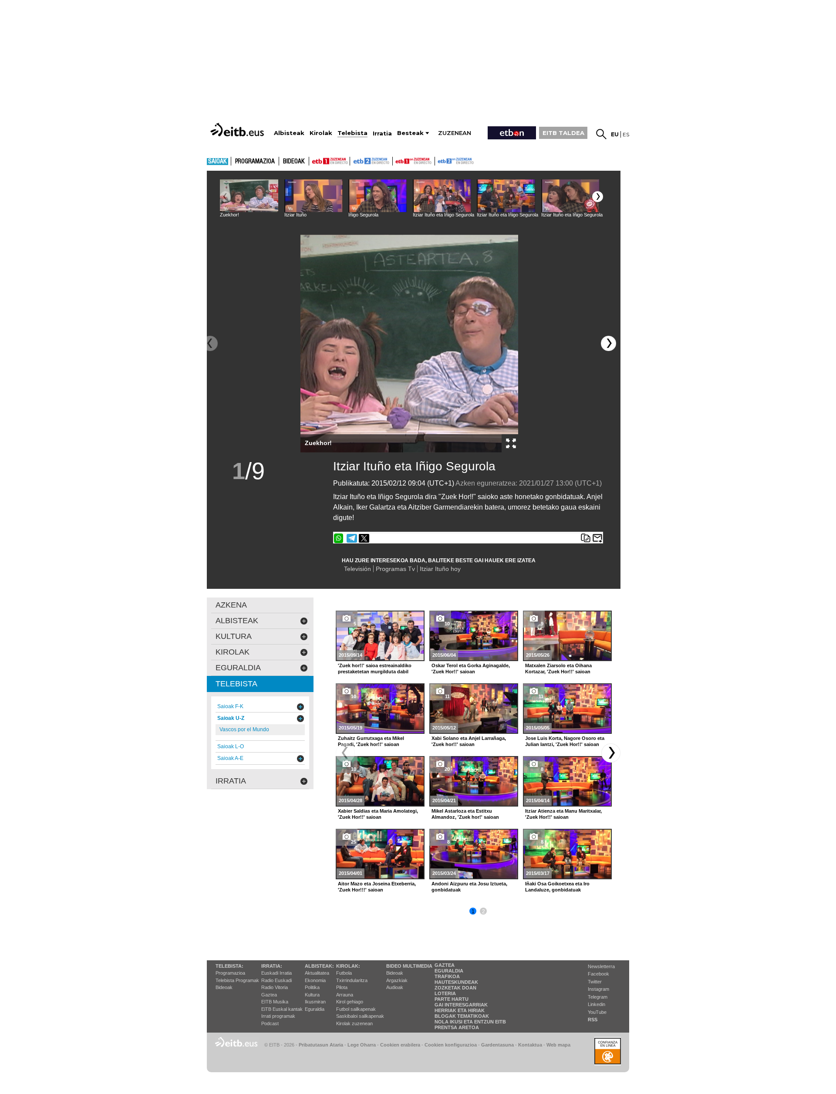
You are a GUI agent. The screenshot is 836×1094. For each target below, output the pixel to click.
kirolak (232, 652)
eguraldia (238, 667)
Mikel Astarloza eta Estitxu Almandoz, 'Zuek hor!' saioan (465, 814)
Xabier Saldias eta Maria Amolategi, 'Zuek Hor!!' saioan (378, 814)
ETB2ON (439, 160)
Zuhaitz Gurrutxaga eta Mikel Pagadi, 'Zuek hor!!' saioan (371, 741)
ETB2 (371, 161)
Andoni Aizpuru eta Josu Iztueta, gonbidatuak (469, 886)
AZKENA (231, 605)
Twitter (595, 981)
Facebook (598, 973)
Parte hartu (452, 999)
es (626, 134)
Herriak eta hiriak (460, 1010)
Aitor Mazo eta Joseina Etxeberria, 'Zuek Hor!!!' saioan (377, 886)
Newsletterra (601, 966)
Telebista (236, 683)
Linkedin (596, 1004)
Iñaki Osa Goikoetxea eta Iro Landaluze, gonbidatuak (557, 886)
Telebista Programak (237, 980)
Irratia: (271, 966)
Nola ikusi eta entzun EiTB (470, 1021)
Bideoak (294, 161)
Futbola (344, 973)
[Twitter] (364, 538)
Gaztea (269, 994)
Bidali (597, 538)
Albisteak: (319, 966)
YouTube (597, 1012)
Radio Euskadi (276, 980)
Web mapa (558, 1044)
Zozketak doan (455, 987)
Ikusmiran (315, 1001)
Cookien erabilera (400, 1044)
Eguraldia (314, 1009)
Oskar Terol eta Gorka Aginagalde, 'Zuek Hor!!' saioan (470, 668)
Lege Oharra (361, 1044)
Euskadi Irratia (276, 973)
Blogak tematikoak (462, 1016)
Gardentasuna (497, 1044)
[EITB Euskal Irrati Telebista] (238, 129)
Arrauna (344, 994)
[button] (597, 196)
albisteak (237, 620)
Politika (312, 987)
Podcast (270, 1023)
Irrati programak (278, 1016)
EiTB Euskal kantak (282, 1009)
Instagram (598, 989)
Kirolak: (348, 966)
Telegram (597, 996)
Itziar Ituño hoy (440, 568)
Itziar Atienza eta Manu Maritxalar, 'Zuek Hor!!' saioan (563, 814)
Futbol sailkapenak (356, 1009)
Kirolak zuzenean (354, 1023)
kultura (234, 636)
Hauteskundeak (456, 982)
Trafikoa (447, 976)
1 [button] (473, 911)
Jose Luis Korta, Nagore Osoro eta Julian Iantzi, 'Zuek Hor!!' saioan (564, 741)
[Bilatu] (601, 134)
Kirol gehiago (349, 1001)
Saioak (217, 161)
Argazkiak (397, 980)
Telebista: (229, 966)
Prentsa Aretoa (457, 1027)
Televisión (357, 568)
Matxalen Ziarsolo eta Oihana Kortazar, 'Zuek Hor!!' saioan (558, 668)
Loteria (445, 993)
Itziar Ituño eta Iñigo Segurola (414, 466)
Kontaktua (530, 1044)
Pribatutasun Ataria (321, 1044)
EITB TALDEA (563, 132)
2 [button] (483, 911)
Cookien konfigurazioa (451, 1044)
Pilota (341, 987)
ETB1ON (396, 160)
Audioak (394, 987)
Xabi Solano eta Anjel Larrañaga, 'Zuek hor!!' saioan (468, 741)
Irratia (231, 781)
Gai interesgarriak (461, 1004)
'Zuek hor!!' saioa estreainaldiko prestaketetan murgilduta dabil (374, 668)
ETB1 (329, 161)
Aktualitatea (317, 973)
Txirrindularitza (351, 980)
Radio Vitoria (274, 987)
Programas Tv (395, 568)
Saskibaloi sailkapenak (360, 1016)
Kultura (312, 994)
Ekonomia (315, 980)
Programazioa (255, 161)
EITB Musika (274, 1001)
